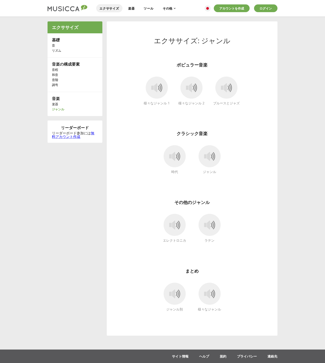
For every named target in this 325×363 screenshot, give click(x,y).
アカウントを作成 (231, 8)
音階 (55, 80)
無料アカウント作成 (73, 135)
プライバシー (247, 356)
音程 (55, 70)
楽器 (131, 8)
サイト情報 (180, 356)
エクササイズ (109, 8)
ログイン (266, 8)
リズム (56, 50)
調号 (55, 85)
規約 (223, 356)
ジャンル (58, 109)
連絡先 (272, 356)
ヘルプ (204, 356)
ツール (148, 8)
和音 (55, 75)
